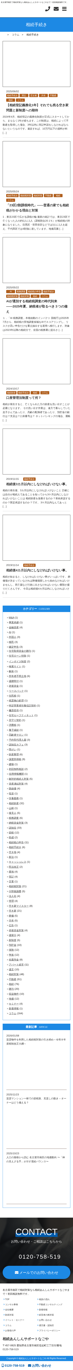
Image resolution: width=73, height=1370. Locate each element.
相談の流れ (44, 1299)
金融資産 (14, 627)
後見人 (12, 813)
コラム (20, 100)
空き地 (12, 852)
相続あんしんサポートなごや (26, 1339)
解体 (11, 671)
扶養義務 (14, 798)
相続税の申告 (34, 291)
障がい (12, 749)
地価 (11, 998)
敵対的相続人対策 (19, 778)
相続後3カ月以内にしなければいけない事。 (37, 484)
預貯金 (12, 945)
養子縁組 (14, 730)
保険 (11, 949)
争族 (11, 954)
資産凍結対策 (16, 783)
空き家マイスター (19, 905)
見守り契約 (15, 720)
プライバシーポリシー (49, 1330)
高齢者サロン (16, 734)
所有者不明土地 (17, 676)
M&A (11, 617)
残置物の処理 (16, 700)
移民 (11, 642)
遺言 (11, 969)
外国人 (12, 637)
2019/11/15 (12, 478)
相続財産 (11, 392)
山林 (11, 808)
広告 (11, 925)
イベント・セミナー (14, 1320)
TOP (7, 1299)
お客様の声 (10, 1330)
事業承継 (14, 622)
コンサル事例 (11, 1304)
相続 (11, 100)
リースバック (16, 690)
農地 (11, 871)
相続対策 (38, 195)
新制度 (12, 940)
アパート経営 (16, 964)
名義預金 (14, 959)
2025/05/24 (12, 191)
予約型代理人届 (17, 739)
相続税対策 (25, 195)
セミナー (14, 1003)
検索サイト (15, 666)
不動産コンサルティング (50, 1304)
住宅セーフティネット (21, 715)
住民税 (12, 695)
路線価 (12, 788)
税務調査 (21, 291)
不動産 (53, 95)
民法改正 (14, 866)
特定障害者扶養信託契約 (22, 705)
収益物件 (14, 993)
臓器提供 (14, 710)
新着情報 (14, 1008)
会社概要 (9, 1309)
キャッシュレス (17, 861)
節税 (11, 832)
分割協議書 (15, 891)
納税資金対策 (16, 822)
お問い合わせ (45, 1320)
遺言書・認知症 (46, 1325)
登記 (24, 95)
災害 (11, 881)
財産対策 (9, 1315)
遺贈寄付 (14, 681)
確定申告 (14, 646)
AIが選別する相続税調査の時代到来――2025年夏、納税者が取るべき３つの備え (37, 306)
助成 (11, 837)
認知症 (12, 827)
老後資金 (14, 685)
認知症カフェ (16, 744)
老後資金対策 (16, 930)
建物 (11, 764)
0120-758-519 (14, 1365)
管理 (11, 900)
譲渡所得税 (15, 759)
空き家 (33, 95)
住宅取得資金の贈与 (20, 650)
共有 (43, 95)
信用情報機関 (16, 773)
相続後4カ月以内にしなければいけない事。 (37, 570)
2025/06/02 (12, 91)
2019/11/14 (12, 565)
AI (11, 291)
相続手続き (12, 95)
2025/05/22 (12, 287)
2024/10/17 (12, 388)
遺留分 (12, 935)
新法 (11, 857)
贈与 (11, 988)
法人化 (12, 896)
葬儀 (11, 915)
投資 (11, 793)
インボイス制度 (17, 661)
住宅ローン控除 (17, 655)
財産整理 (14, 754)
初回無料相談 (16, 769)
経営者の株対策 (46, 1315)
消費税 (12, 725)
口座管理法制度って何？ (23, 398)
